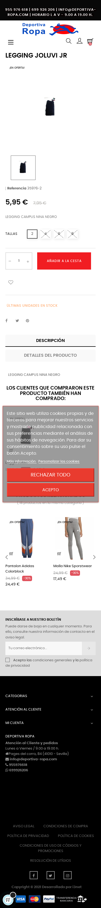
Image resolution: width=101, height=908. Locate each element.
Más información (21, 461)
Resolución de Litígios (50, 861)
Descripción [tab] (50, 340)
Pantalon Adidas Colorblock (19, 568)
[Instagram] (67, 875)
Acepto (50, 490)
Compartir (9, 321)
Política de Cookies (76, 836)
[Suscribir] (89, 648)
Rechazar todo (50, 475)
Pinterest (30, 321)
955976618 (18, 765)
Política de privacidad (28, 836)
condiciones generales (52, 660)
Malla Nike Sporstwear (72, 566)
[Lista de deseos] (10, 282)
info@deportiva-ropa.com (33, 759)
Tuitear (20, 321)
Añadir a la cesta (64, 261)
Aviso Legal (23, 826)
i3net (77, 887)
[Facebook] (33, 875)
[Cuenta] (79, 41)
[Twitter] (50, 875)
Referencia (16, 188)
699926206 (18, 770)
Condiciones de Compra (65, 826)
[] (11, 554)
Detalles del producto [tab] (50, 355)
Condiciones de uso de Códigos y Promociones (51, 848)
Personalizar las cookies (58, 461)
